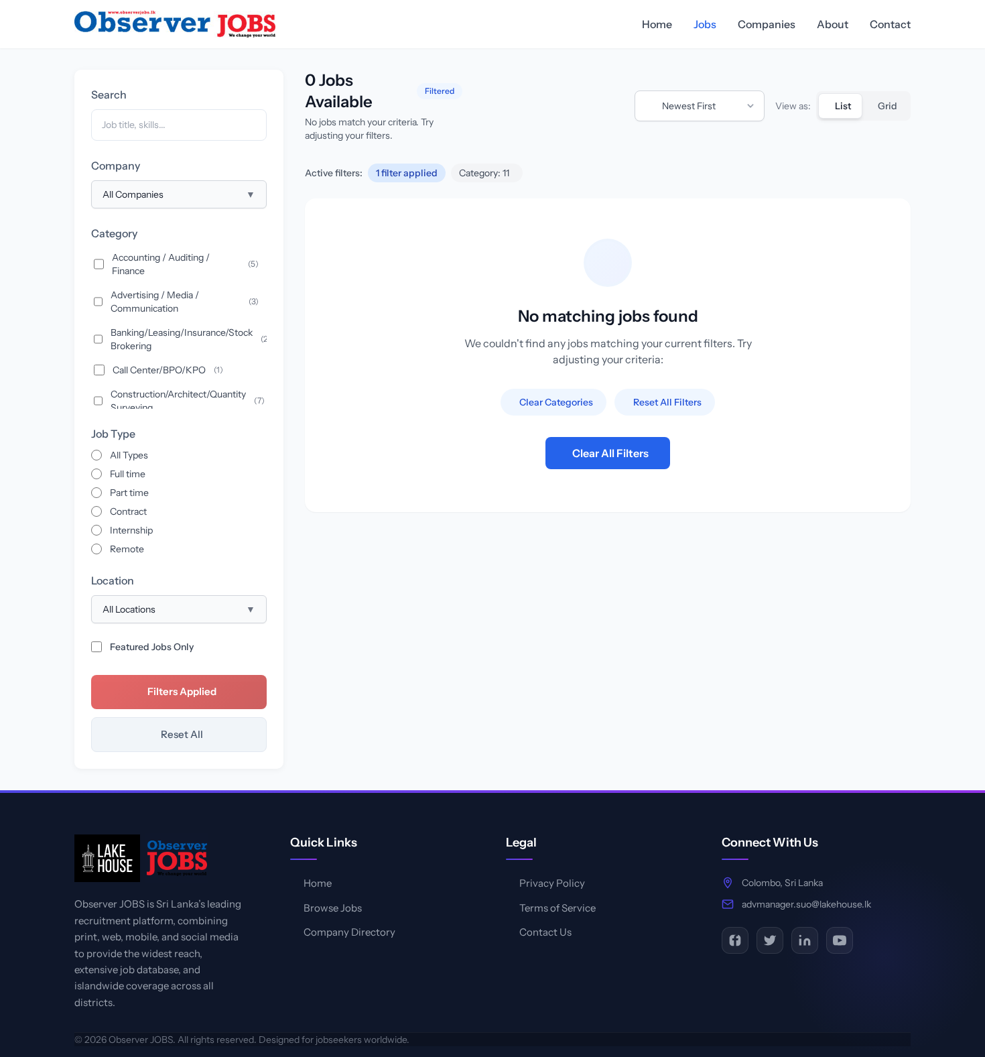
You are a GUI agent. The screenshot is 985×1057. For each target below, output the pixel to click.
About (832, 24)
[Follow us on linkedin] (804, 940)
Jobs (705, 24)
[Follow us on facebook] (735, 940)
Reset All (182, 734)
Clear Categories (556, 402)
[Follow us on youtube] (839, 940)
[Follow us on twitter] (770, 940)
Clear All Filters (610, 453)
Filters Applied (181, 691)
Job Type (113, 433)
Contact (890, 24)
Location (112, 580)
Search (109, 94)
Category (114, 233)
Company (115, 165)
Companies (766, 24)
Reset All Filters (667, 402)
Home (657, 24)
